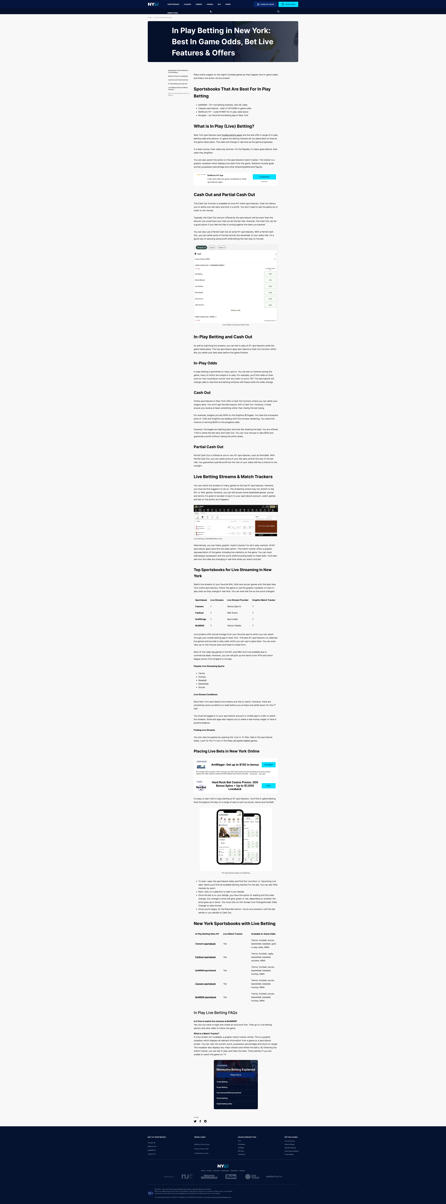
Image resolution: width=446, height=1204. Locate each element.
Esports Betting (290, 1144)
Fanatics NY (152, 1143)
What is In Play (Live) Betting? (178, 76)
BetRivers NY (152, 1146)
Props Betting (289, 1154)
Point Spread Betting (291, 1151)
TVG (239, 1141)
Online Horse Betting (247, 1137)
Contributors (225, 1170)
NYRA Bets (241, 1144)
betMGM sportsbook (205, 970)
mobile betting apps (232, 135)
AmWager (241, 1148)
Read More (264, 181)
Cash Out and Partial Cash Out (178, 80)
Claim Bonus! (264, 177)
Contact (209, 1170)
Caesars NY (152, 1154)
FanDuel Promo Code (201, 1153)
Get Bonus (269, 765)
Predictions (172, 13)
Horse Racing (202, 761)
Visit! (269, 786)
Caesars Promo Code (201, 1149)
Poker (228, 4)
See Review (253, 774)
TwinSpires (241, 1154)
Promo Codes (199, 1137)
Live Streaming (290, 1141)
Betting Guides (291, 1137)
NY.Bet (150, 17)
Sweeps (199, 4)
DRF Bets (241, 1151)
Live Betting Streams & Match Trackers (178, 88)
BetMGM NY (152, 1150)
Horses (210, 4)
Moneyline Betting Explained (236, 1069)
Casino (199, 782)
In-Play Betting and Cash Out (177, 84)
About (203, 1170)
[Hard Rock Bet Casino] (203, 788)
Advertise (216, 1170)
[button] (211, 11)
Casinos (187, 4)
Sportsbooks (173, 4)
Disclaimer (234, 1170)
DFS (219, 4)
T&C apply (262, 774)
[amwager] (203, 767)
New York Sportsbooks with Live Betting (179, 94)
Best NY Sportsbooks (157, 1137)
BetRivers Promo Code (201, 1144)
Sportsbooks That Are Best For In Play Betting (178, 71)
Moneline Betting (290, 1148)
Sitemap (242, 1170)
